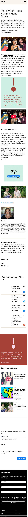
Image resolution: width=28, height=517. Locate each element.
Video (16, 30)
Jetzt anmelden (5, 362)
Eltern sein (3, 30)
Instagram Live (8, 55)
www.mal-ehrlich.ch (10, 252)
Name (3, 444)
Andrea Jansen (7, 32)
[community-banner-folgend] (13, 181)
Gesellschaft (10, 30)
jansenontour (5, 233)
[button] (23, 286)
